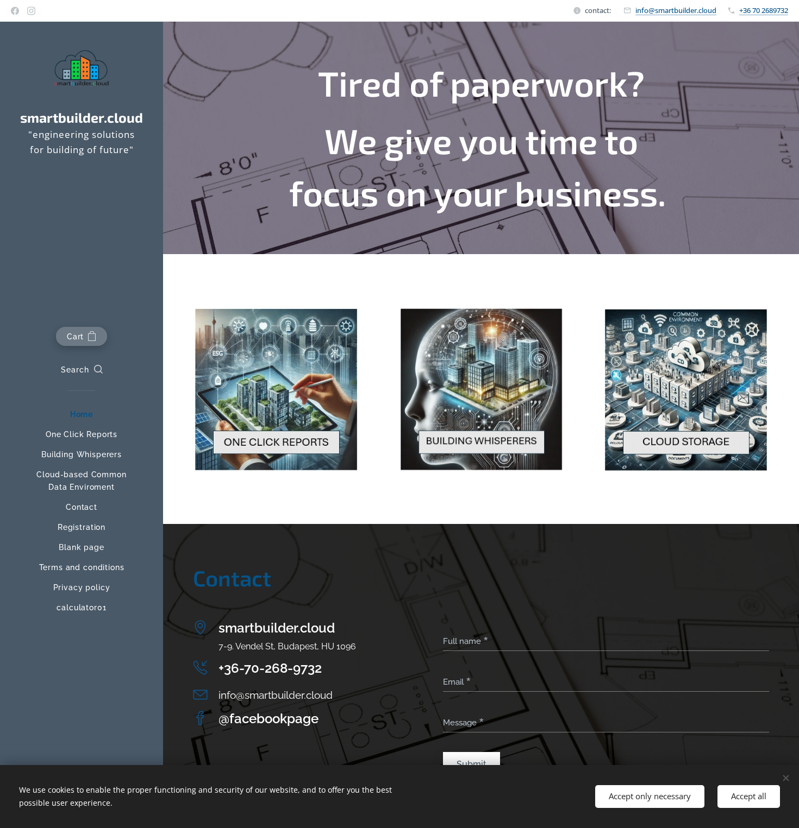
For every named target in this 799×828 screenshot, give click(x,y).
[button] (81, 369)
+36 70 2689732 (763, 10)
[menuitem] (81, 414)
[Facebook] (15, 11)
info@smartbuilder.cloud (675, 10)
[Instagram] (31, 11)
